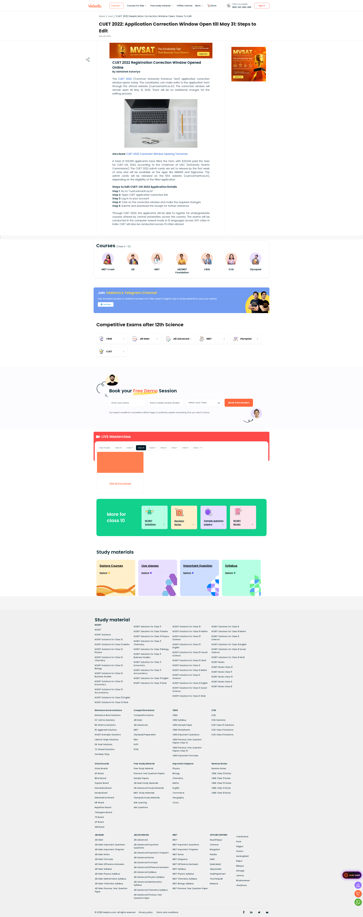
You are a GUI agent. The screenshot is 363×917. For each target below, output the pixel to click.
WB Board (99, 827)
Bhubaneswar (243, 880)
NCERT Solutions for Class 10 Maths (190, 631)
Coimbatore (242, 836)
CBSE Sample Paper (182, 725)
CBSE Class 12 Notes (221, 773)
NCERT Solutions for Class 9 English (190, 683)
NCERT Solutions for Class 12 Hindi (111, 702)
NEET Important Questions (186, 844)
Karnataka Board (103, 788)
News (102, 16)
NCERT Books (218, 662)
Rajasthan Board (103, 807)
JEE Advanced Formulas (146, 862)
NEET (136, 729)
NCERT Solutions (103, 634)
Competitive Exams (144, 715)
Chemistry (178, 778)
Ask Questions (141, 807)
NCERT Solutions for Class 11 (147, 626)
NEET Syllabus (179, 869)
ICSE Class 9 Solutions (222, 729)
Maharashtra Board (104, 797)
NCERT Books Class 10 (222, 676)
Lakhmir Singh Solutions (107, 739)
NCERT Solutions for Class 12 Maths (112, 644)
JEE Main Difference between (109, 864)
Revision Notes (219, 768)
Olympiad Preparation (145, 734)
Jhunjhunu (241, 885)
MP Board (99, 802)
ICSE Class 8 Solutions (222, 734)
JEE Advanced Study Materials (149, 788)
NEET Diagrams (180, 859)
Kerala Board (101, 792)
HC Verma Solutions (105, 720)
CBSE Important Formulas (185, 755)
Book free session (238, 402)
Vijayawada (215, 869)
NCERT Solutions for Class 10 (187, 626)
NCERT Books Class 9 (222, 681)
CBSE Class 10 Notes (221, 783)
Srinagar (240, 870)
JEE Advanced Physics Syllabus (149, 877)
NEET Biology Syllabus (183, 883)
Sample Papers (141, 778)
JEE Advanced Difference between (151, 867)
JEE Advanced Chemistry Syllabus (151, 890)
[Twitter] (259, 912)
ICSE (214, 715)
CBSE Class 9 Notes (221, 788)
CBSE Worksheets (181, 729)
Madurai (214, 883)
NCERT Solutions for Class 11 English (151, 678)
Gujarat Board (102, 783)
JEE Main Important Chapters (109, 849)
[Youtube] (267, 912)
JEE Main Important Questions (110, 844)
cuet (110, 16)
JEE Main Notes (102, 854)
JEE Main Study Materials (146, 783)
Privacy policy (146, 912)
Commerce (178, 792)
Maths (176, 783)
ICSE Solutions (219, 720)
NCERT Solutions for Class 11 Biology (151, 649)
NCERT (98, 629)
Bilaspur (240, 865)
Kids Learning (140, 802)
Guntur (239, 851)
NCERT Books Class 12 (222, 667)
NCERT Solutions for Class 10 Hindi (189, 660)
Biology (176, 773)
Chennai (214, 844)
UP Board (99, 822)
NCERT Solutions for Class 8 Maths (229, 631)
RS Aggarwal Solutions (106, 729)
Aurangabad (242, 856)
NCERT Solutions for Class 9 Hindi (189, 696)
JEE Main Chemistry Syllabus (109, 883)
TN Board (99, 817)
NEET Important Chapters (185, 849)
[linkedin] (251, 912)
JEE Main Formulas (104, 859)
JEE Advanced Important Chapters (151, 852)
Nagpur (239, 846)
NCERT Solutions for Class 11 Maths (151, 631)
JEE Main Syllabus (103, 869)
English (176, 788)
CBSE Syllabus (179, 720)
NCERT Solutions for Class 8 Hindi (228, 657)
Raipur (239, 861)
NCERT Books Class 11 (222, 671)
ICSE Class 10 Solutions (223, 725)
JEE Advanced (141, 725)
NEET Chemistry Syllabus (185, 878)
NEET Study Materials (144, 792)
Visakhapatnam (218, 873)
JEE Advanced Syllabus (145, 872)
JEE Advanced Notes (144, 857)
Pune (238, 841)
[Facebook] (243, 912)
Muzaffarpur (216, 839)
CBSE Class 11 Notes (221, 778)
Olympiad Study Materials (147, 797)
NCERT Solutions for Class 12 (109, 639)
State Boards (101, 768)
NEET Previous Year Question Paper (190, 888)
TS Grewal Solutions (105, 749)
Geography (178, 797)
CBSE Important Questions (186, 734)
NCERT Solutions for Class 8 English (229, 644)
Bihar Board (100, 778)
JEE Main (138, 720)
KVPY (136, 744)
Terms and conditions (167, 912)
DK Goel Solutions (103, 744)
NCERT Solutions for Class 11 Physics (151, 636)
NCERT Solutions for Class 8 (225, 626)
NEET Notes (178, 854)
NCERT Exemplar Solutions (108, 734)
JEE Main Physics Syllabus (107, 873)
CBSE (175, 715)
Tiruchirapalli (216, 878)
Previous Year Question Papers (149, 773)
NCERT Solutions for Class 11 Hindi (150, 683)
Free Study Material (143, 768)
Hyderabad (215, 864)
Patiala (213, 854)
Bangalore (215, 849)
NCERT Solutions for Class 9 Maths (190, 670)
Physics (176, 768)
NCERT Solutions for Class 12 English (112, 697)
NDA (136, 739)
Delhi (212, 859)
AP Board (99, 773)
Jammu (240, 875)
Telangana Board (103, 812)
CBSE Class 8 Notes (221, 792)
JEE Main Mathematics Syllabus (110, 878)
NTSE (136, 749)
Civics (176, 802)
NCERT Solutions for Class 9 (186, 665)
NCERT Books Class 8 (222, 686)
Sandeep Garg (102, 754)
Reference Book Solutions (108, 715)
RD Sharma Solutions (105, 725)
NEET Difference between (185, 864)
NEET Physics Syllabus (183, 873)
